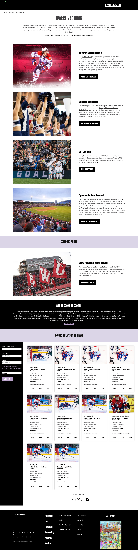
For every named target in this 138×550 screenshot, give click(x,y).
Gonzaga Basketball (88, 102)
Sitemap (79, 534)
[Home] (16, 5)
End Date (4, 360)
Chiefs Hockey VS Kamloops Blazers (38, 419)
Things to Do (49, 516)
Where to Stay (49, 532)
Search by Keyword (8, 346)
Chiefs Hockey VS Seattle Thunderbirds (37, 370)
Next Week (12, 368)
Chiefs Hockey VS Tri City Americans (92, 419)
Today (3, 366)
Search (7, 379)
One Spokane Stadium (91, 162)
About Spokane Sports (76, 35)
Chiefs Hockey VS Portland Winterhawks (120, 419)
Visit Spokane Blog (65, 530)
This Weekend (5, 368)
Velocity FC (94, 160)
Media (61, 520)
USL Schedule (87, 169)
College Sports (65, 35)
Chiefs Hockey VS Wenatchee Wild (66, 370)
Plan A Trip (48, 538)
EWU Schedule (87, 283)
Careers (79, 530)
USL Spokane (85, 152)
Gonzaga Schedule (89, 124)
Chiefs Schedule (88, 77)
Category (4, 373)
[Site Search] (124, 5)
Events (47, 521)
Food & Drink (49, 527)
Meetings (48, 543)
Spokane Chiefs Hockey (90, 53)
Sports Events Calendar (88, 35)
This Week (14, 366)
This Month (18, 368)
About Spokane (81, 515)
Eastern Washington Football (93, 263)
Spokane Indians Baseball (91, 195)
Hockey (46, 35)
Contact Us (80, 520)
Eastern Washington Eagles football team (95, 267)
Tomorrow (8, 366)
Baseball (58, 35)
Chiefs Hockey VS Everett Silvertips (92, 370)
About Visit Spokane (65, 525)
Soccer (51, 35)
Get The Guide (110, 516)
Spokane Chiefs (87, 57)
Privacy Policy (81, 525)
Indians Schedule (89, 222)
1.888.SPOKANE (29, 537)
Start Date (5, 353)
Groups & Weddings (65, 515)
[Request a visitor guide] (110, 535)
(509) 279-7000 (37, 379)
